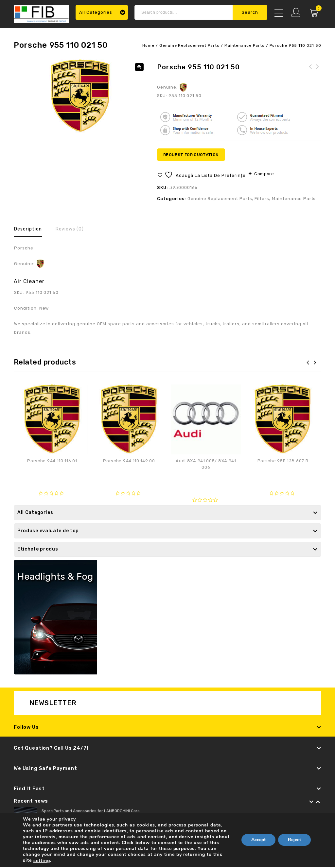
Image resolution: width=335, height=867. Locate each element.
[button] (139, 67)
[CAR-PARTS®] (41, 13)
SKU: (162, 95)
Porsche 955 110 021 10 (317, 70)
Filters (262, 198)
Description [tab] (28, 229)
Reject (294, 840)
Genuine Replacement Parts (189, 45)
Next (318, 802)
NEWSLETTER (53, 703)
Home (148, 45)
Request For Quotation (191, 154)
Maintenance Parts (244, 45)
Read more (52, 473)
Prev (311, 802)
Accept (258, 840)
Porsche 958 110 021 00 (310, 70)
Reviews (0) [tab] (70, 229)
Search (250, 12)
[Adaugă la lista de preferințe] (79, 392)
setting (41, 861)
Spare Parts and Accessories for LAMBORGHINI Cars (91, 810)
